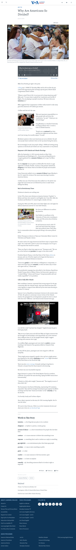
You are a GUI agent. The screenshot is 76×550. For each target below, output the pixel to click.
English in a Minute (24, 503)
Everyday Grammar (25, 546)
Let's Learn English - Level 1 (26, 514)
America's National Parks (7, 537)
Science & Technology (44, 540)
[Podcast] (57, 504)
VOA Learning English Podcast (65, 537)
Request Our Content (6, 514)
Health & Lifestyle (43, 537)
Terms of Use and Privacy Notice (9, 509)
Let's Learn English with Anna (27, 512)
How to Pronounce (24, 529)
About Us (3, 503)
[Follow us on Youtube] (46, 504)
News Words (22, 526)
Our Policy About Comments (8, 529)
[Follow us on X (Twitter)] (42, 504)
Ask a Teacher (23, 540)
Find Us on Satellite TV (6, 523)
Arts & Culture (4, 546)
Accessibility (4, 512)
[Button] (56, 23)
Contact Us (3, 506)
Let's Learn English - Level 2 (26, 517)
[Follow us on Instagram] (50, 504)
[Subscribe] (60, 504)
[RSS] (53, 504)
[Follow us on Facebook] (39, 504)
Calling (20, 87)
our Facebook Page (34, 408)
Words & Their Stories (44, 546)
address (51, 255)
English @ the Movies (24, 506)
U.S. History (42, 543)
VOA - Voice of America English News (30, 70)
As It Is (20, 7)
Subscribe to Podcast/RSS (7, 520)
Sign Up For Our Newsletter (8, 517)
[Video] (66, 2)
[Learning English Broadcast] (62, 2)
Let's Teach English (24, 520)
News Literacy (23, 523)
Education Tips (23, 543)
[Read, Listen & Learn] (71, 2)
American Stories (5, 543)
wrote (46, 358)
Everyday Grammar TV (25, 509)
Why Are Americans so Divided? (28, 68)
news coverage (30, 364)
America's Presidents (6, 540)
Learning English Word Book (8, 526)
